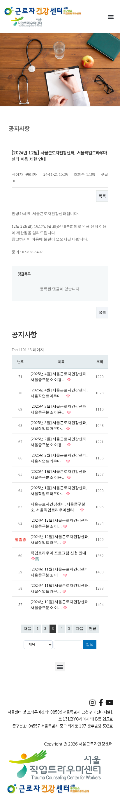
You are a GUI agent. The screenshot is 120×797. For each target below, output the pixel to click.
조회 (99, 362)
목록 (102, 196)
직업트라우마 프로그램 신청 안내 (58, 553)
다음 (79, 628)
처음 (27, 628)
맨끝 (92, 628)
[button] (111, 16)
